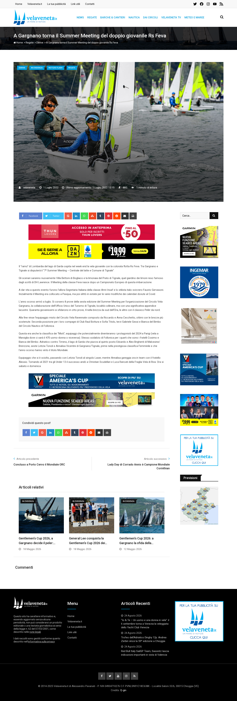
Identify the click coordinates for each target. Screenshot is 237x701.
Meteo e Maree (194, 17)
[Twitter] (34, 432)
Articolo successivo (155, 458)
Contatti (89, 4)
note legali (35, 632)
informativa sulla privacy (41, 641)
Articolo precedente (27, 458)
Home (18, 4)
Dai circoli (150, 17)
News (80, 17)
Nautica (134, 17)
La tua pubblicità (56, 4)
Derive (39, 42)
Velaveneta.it (34, 4)
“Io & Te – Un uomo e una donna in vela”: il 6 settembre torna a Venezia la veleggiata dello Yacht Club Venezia (145, 624)
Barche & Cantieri (112, 17)
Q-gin (123, 690)
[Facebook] (26, 432)
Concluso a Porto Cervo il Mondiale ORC (39, 464)
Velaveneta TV (171, 17)
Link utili (75, 4)
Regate (92, 17)
